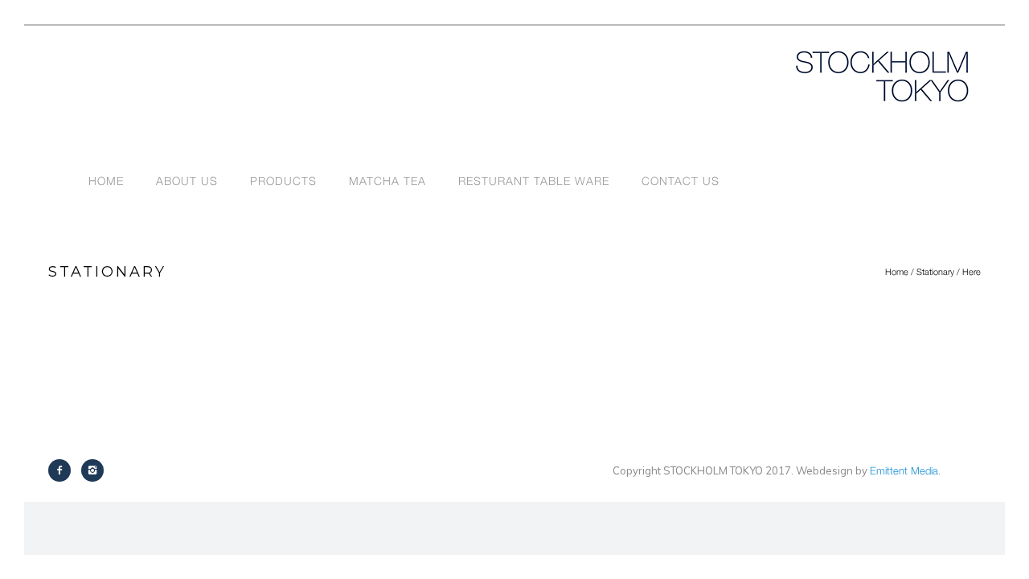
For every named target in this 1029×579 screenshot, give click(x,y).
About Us (187, 180)
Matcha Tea (387, 180)
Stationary (935, 271)
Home (106, 180)
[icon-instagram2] (92, 470)
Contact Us (680, 180)
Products (283, 180)
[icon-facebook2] (63, 470)
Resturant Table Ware (533, 180)
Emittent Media (904, 470)
